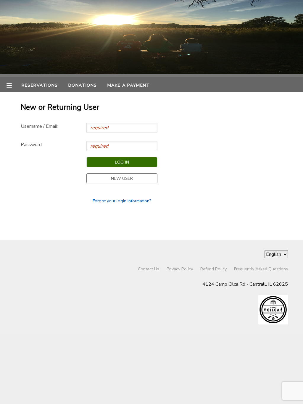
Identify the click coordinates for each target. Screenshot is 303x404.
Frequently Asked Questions (261, 269)
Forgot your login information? (122, 201)
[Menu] (13, 85)
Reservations (40, 85)
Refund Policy (213, 269)
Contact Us (148, 269)
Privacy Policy (180, 269)
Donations (82, 85)
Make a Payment (128, 85)
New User (122, 178)
